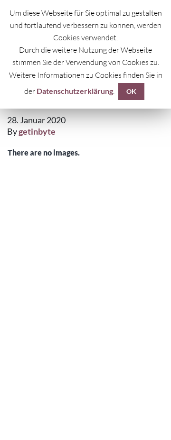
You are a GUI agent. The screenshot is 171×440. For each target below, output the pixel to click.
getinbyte (37, 131)
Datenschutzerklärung (75, 90)
